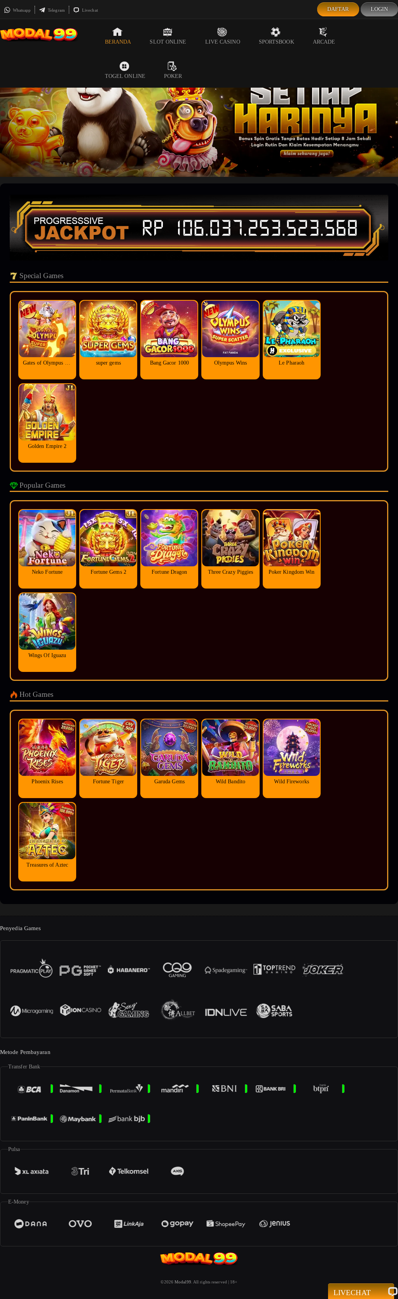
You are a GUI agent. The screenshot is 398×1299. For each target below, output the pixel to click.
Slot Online (168, 42)
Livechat (89, 10)
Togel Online (125, 76)
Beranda (118, 42)
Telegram (56, 10)
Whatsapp (21, 10)
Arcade (324, 42)
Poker (173, 76)
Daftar (338, 9)
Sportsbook (276, 42)
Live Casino (222, 42)
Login (379, 9)
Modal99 (183, 1282)
